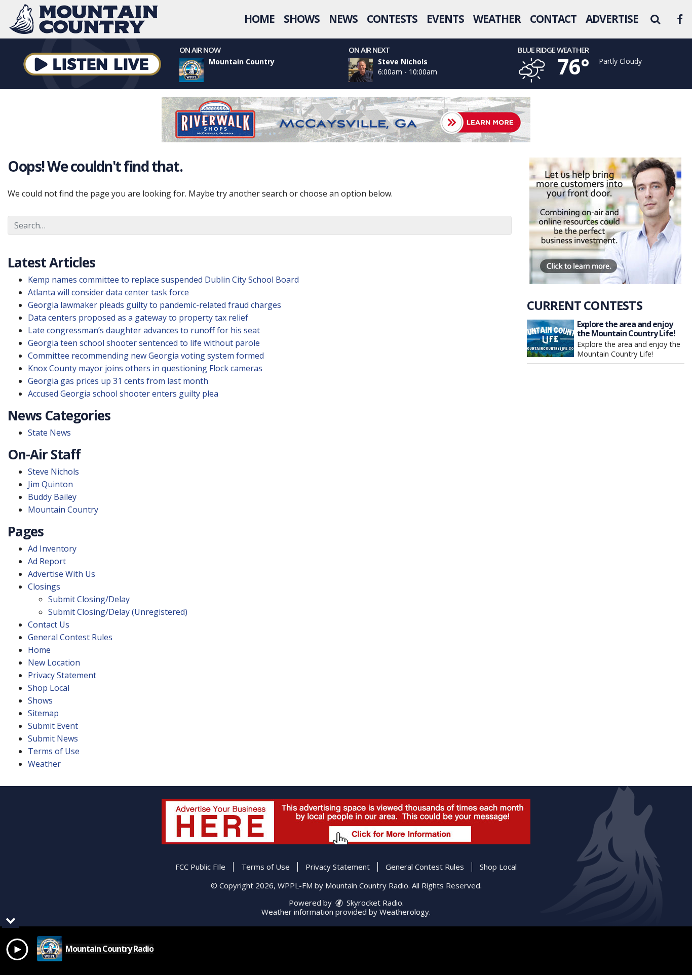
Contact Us (48, 624)
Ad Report (47, 561)
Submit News (53, 738)
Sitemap (43, 713)
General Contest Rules (70, 637)
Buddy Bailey (52, 496)
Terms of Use (54, 751)
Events (445, 19)
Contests (392, 19)
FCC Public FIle (200, 867)
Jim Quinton (50, 484)
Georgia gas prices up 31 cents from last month (118, 380)
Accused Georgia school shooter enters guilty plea (123, 393)
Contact (553, 19)
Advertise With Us (61, 573)
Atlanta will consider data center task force (108, 292)
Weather (497, 19)
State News (49, 432)
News (343, 19)
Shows (302, 19)
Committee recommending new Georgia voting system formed (146, 355)
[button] (654, 19)
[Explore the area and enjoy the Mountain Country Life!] (550, 338)
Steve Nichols (53, 471)
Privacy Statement (62, 675)
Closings (44, 586)
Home (259, 19)
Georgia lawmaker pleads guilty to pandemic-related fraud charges (154, 304)
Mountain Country (63, 509)
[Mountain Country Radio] (91, 18)
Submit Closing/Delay (89, 599)
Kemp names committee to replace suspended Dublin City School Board (163, 279)
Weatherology (404, 912)
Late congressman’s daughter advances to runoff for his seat (144, 330)
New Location (54, 662)
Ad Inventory (52, 548)
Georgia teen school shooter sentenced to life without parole (144, 342)
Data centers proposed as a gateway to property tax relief (138, 317)
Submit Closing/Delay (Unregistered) (117, 611)
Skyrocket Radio (373, 903)
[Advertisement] (346, 119)
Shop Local (48, 687)
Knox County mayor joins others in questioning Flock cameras (145, 368)
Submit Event (53, 725)
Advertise (612, 19)
